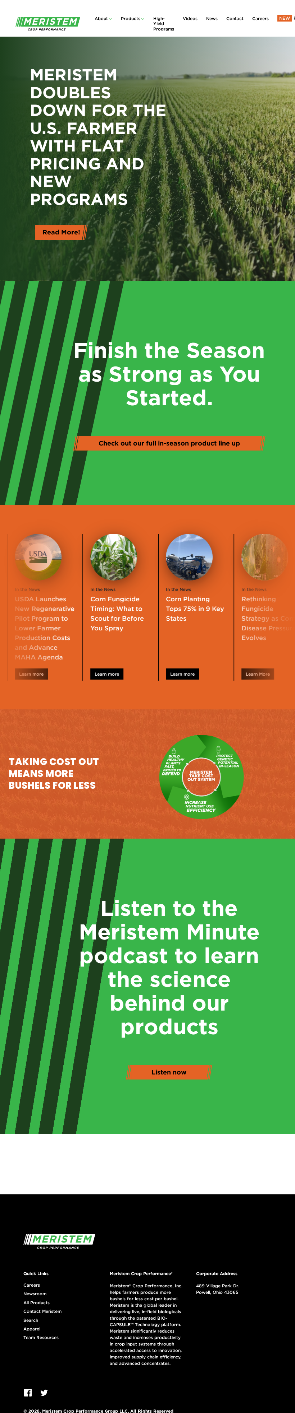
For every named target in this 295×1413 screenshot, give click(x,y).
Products (130, 18)
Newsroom (34, 1293)
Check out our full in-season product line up (169, 443)
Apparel (31, 1329)
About (101, 18)
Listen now (169, 1072)
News (212, 18)
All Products (36, 1302)
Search (30, 1320)
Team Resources (41, 1337)
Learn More (238, 674)
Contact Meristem (42, 1311)
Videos (190, 18)
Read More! (61, 232)
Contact (235, 18)
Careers (260, 18)
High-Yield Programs (163, 24)
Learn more (86, 674)
